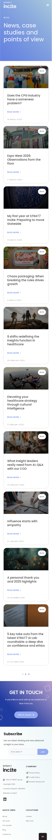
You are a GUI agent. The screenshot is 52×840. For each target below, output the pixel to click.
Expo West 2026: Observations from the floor (24, 159)
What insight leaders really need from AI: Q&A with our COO (25, 465)
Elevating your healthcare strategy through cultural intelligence (22, 402)
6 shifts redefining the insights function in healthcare (23, 340)
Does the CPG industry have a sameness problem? (23, 99)
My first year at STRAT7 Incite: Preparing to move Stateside (25, 220)
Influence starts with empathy (22, 523)
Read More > (14, 112)
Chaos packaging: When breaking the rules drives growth (25, 280)
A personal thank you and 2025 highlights (23, 579)
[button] (48, 5)
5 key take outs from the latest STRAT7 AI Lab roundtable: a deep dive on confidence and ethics (26, 640)
